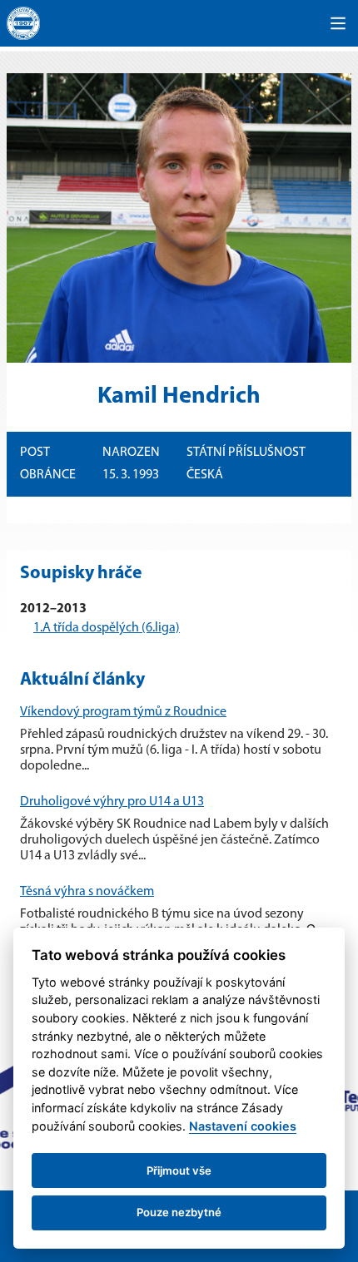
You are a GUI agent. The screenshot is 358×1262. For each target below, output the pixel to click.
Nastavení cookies (242, 1126)
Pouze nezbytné (179, 1212)
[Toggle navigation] (338, 23)
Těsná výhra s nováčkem (87, 891)
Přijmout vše (179, 1170)
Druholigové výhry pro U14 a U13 (112, 802)
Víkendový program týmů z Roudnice (123, 712)
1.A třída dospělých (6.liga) (106, 628)
